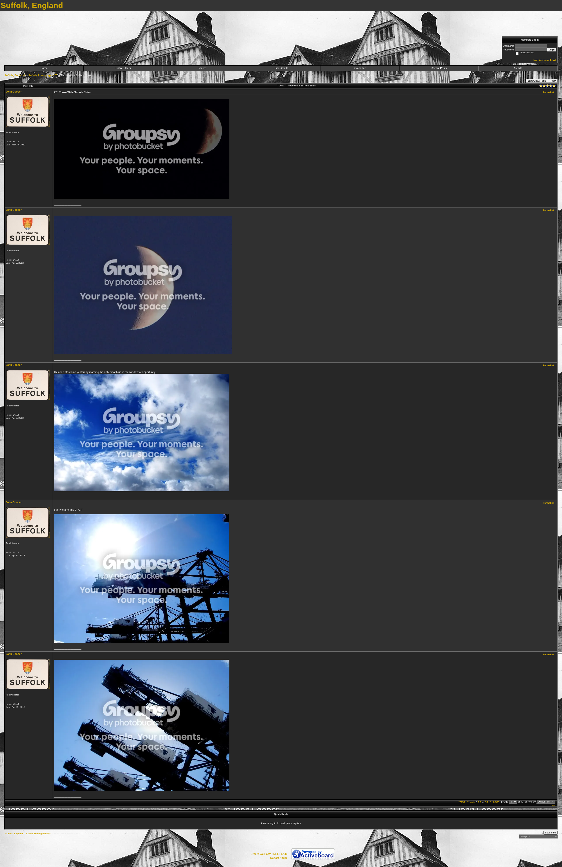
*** (553, 805)
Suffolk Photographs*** (42, 75)
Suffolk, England (14, 75)
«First (462, 801)
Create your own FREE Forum (269, 854)
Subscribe (550, 832)
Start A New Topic (537, 80)
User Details (281, 68)
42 (486, 801)
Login (552, 49)
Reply (553, 80)
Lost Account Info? (544, 60)
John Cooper (14, 91)
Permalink (548, 92)
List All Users (123, 68)
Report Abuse (279, 858)
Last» (496, 801)
